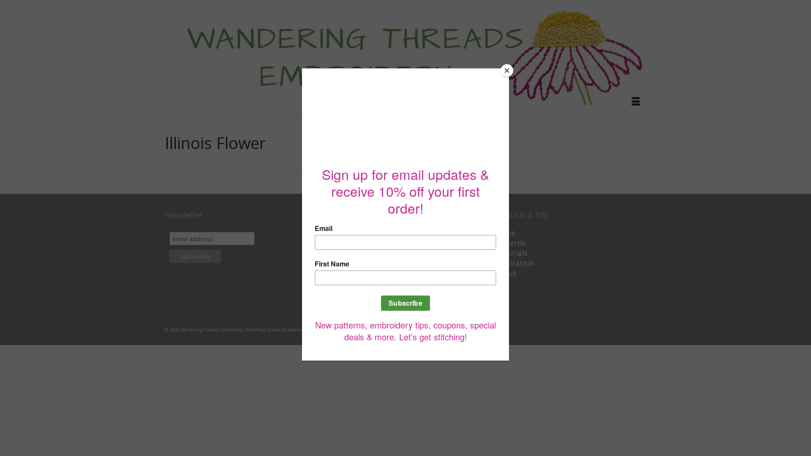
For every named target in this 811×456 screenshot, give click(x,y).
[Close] (507, 70)
